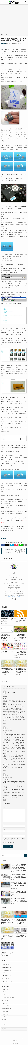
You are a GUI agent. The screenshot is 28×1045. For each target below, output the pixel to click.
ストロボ (6, 978)
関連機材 (6, 991)
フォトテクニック (8, 997)
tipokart (9, 774)
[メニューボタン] (2, 2)
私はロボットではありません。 (10, 842)
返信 (5, 723)
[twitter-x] (15, 599)
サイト (4, 834)
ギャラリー (5, 1038)
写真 (5, 1011)
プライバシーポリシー (21, 1038)
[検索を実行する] (25, 855)
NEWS (5, 1014)
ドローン (6, 994)
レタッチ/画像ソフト (8, 1008)
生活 (5, 972)
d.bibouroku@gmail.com (14, 596)
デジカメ (6, 983)
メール (4, 829)
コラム (4, 43)
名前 (4, 824)
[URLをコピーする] (25, 545)
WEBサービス (7, 967)
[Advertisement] (14, 19)
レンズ (5, 989)
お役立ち (6, 964)
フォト (5, 1019)
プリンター (6, 986)
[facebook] (13, 599)
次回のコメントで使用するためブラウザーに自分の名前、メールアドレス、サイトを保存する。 (14, 839)
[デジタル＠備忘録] (14, 2)
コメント (5, 807)
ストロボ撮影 (7, 1005)
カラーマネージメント (8, 1003)
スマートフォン (7, 981)
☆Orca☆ (9, 728)
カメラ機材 (7, 975)
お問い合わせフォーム (12, 1038)
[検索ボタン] (26, 2)
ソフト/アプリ (7, 970)
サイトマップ (14, 1040)
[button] (3, 545)
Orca (14, 572)
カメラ (5, 1000)
